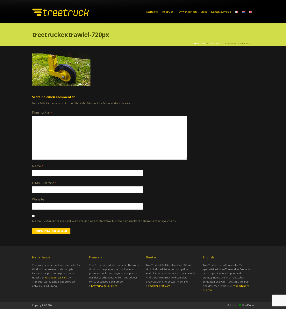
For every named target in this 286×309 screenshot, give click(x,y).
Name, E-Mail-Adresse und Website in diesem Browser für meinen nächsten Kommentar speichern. (104, 221)
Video (204, 11)
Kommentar (42, 112)
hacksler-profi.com (159, 286)
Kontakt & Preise (221, 11)
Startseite (152, 11)
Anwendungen (188, 11)
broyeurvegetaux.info (104, 286)
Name (37, 166)
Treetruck (167, 11)
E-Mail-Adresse (44, 183)
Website (38, 199)
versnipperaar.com (56, 277)
